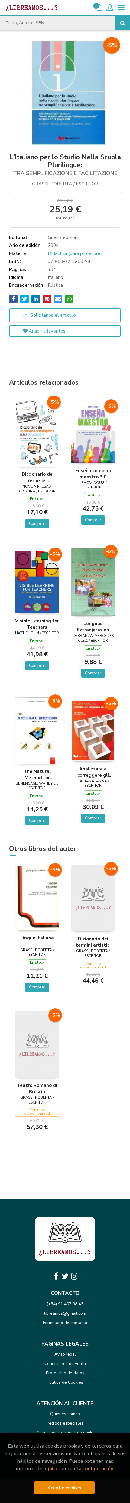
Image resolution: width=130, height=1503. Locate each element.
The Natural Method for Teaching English (37, 774)
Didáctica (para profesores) (76, 253)
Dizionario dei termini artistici (93, 942)
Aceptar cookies (64, 1488)
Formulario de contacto (65, 1323)
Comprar (37, 523)
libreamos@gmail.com (65, 1313)
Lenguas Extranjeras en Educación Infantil (93, 627)
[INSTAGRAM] (74, 1276)
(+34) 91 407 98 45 (65, 1304)
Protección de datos (65, 1373)
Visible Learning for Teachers (37, 624)
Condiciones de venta (65, 1363)
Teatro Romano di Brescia (37, 1088)
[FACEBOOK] (55, 1276)
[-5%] (37, 432)
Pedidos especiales (65, 1423)
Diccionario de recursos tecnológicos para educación (37, 477)
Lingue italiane (37, 938)
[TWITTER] (65, 1276)
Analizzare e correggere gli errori (93, 772)
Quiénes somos (65, 1414)
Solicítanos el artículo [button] (52, 315)
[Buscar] (122, 23)
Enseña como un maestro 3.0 (93, 474)
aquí (48, 1468)
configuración (98, 1468)
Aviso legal (65, 1354)
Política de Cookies (65, 1382)
